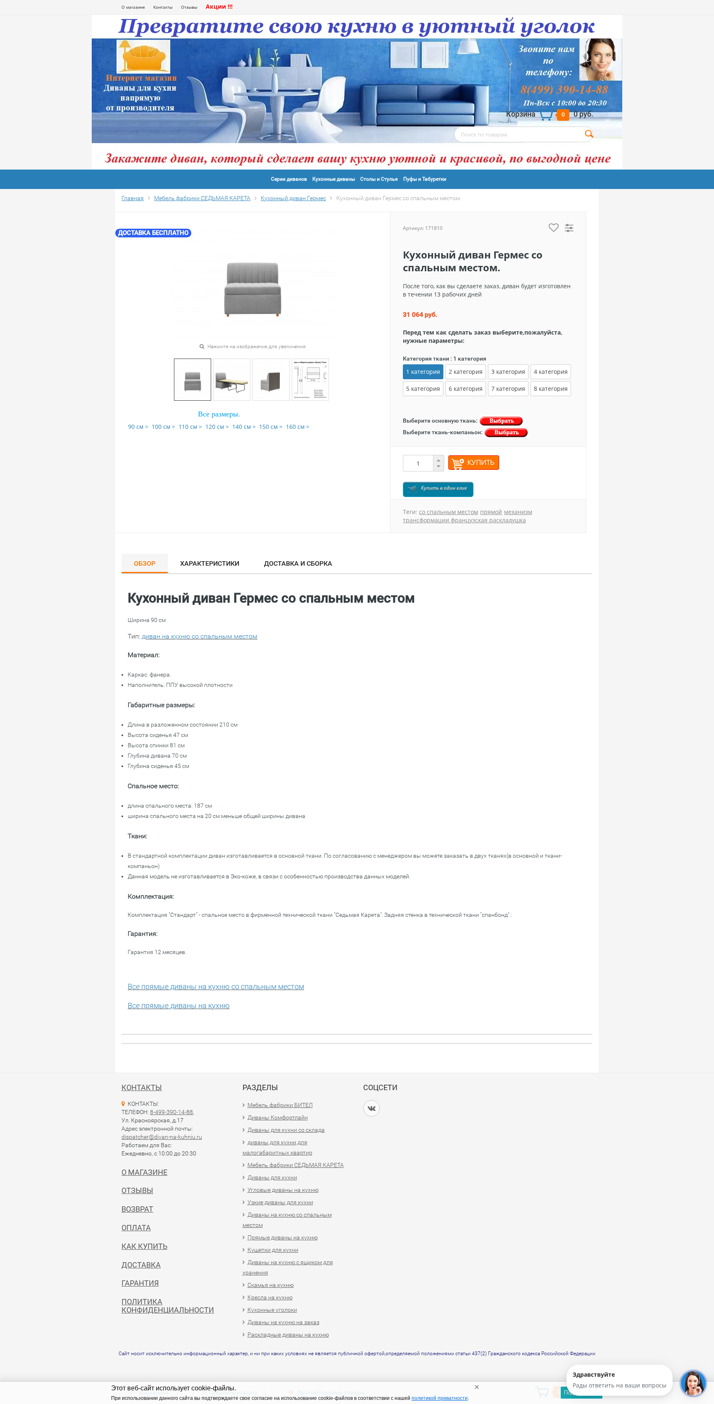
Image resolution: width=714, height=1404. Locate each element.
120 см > (217, 427)
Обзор (144, 563)
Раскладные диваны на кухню (288, 1334)
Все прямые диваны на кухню (179, 1005)
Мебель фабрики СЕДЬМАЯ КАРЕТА (296, 1165)
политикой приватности (440, 1398)
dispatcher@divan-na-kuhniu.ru (161, 1137)
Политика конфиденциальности (167, 1305)
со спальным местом (448, 512)
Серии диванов (289, 179)
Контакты (163, 7)
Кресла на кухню (270, 1297)
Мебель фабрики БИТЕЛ (280, 1105)
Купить (481, 462)
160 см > (297, 427)
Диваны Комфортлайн (278, 1117)
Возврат (137, 1209)
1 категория (423, 372)
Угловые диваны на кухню (283, 1189)
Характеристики (209, 563)
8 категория (551, 388)
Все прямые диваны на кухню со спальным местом (216, 986)
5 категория (423, 388)
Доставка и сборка (298, 563)
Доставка (141, 1264)
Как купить (144, 1246)
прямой (491, 512)
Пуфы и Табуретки (424, 179)
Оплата (136, 1227)
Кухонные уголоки (272, 1309)
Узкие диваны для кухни (280, 1202)
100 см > (163, 427)
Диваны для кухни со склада (286, 1130)
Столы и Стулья (379, 179)
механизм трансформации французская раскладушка (467, 516)
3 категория (508, 372)
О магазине (133, 7)
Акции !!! (219, 6)
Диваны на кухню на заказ (283, 1322)
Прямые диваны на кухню (283, 1237)
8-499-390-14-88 (171, 1112)
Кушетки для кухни (273, 1249)
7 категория (508, 388)
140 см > (244, 427)
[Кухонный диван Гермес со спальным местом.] (192, 379)
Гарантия (140, 1283)
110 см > (190, 427)
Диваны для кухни (272, 1177)
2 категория (466, 372)
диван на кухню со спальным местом (199, 636)
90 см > (138, 427)
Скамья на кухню (271, 1285)
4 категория (551, 372)
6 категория (466, 388)
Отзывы (189, 7)
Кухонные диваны (333, 179)
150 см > (271, 427)
